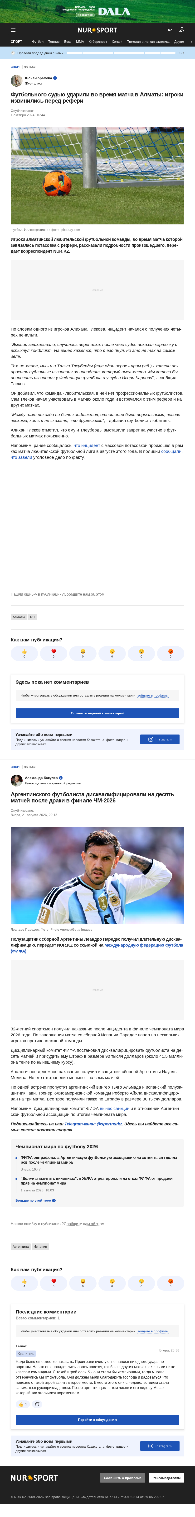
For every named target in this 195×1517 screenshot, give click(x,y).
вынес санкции (114, 1108)
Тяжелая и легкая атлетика (148, 41)
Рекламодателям (166, 1478)
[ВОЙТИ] (182, 30)
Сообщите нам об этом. (84, 594)
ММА (80, 41)
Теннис (53, 41)
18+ (32, 617)
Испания (40, 1246)
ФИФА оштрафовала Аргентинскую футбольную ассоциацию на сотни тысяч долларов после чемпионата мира (99, 1160)
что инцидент (87, 445)
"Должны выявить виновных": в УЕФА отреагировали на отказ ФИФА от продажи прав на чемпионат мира (97, 1180)
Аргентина (21, 1246)
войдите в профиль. (153, 695)
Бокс (67, 41)
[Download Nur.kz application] (97, 11)
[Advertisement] (97, 290)
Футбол (38, 41)
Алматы (19, 617)
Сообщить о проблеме (122, 1478)
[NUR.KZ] (97, 30)
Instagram (163, 739)
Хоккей (117, 41)
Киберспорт (98, 41)
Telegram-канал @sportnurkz (93, 1124)
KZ (170, 30)
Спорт (16, 41)
